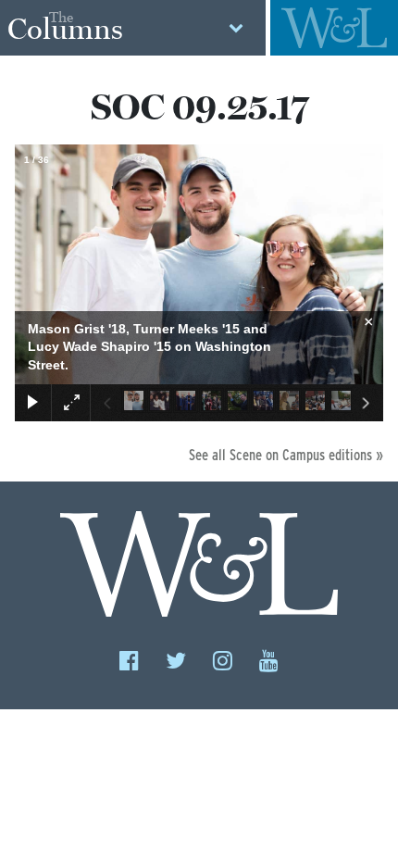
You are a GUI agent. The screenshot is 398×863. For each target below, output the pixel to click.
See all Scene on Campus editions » (286, 455)
